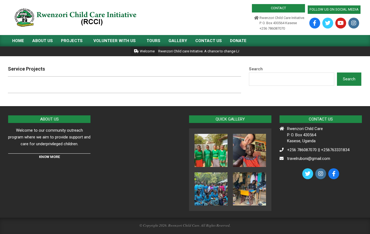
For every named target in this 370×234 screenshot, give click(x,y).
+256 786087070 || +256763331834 (318, 149)
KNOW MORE (49, 157)
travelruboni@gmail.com (308, 158)
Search (256, 69)
